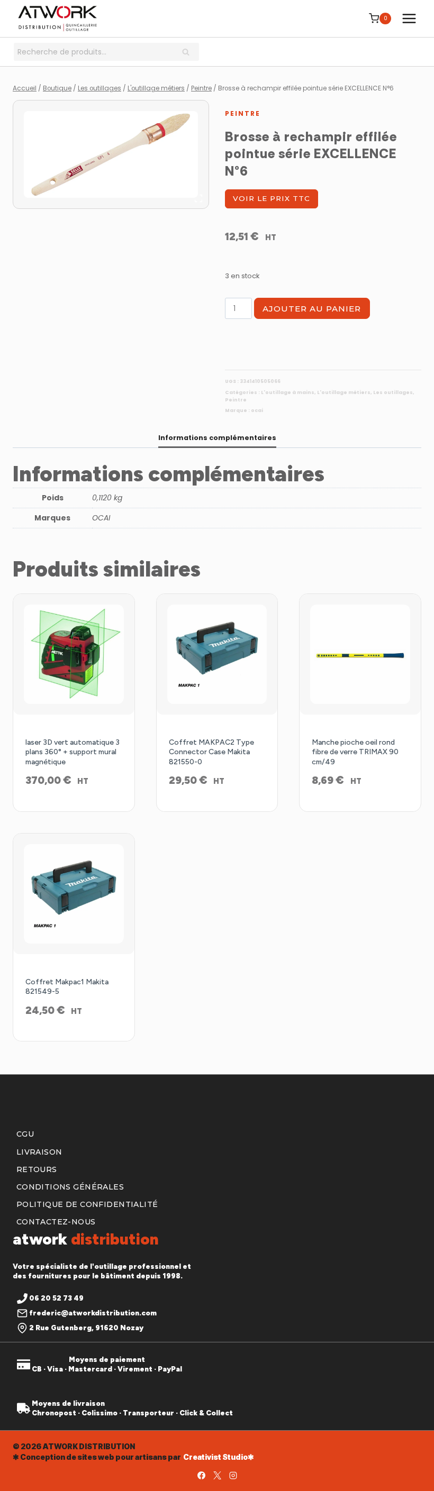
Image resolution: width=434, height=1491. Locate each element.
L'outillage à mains (287, 392)
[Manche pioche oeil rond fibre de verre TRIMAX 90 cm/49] (360, 655)
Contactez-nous (56, 1222)
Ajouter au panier (312, 309)
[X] (217, 1475)
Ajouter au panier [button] (217, 808)
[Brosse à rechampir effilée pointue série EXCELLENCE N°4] (111, 154)
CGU (25, 1134)
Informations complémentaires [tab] (217, 437)
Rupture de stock (73, 808)
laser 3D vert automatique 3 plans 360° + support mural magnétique (72, 752)
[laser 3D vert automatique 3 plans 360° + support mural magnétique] (74, 655)
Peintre (242, 113)
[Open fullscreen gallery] (198, 198)
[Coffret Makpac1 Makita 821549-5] (74, 894)
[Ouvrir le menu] (408, 18)
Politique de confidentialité (87, 1204)
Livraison (39, 1152)
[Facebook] (201, 1475)
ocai (257, 410)
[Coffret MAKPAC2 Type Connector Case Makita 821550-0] (217, 655)
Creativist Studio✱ (218, 1456)
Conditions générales (70, 1187)
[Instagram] (233, 1475)
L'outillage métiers (343, 392)
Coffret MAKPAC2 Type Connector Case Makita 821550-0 (211, 752)
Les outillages (393, 392)
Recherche (189, 53)
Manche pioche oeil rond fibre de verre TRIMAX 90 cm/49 (355, 752)
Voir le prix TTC (271, 198)
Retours (36, 1169)
